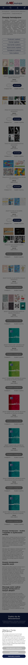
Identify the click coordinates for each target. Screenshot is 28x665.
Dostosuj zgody (14, 652)
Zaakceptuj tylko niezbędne (14, 648)
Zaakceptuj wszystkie (14, 656)
